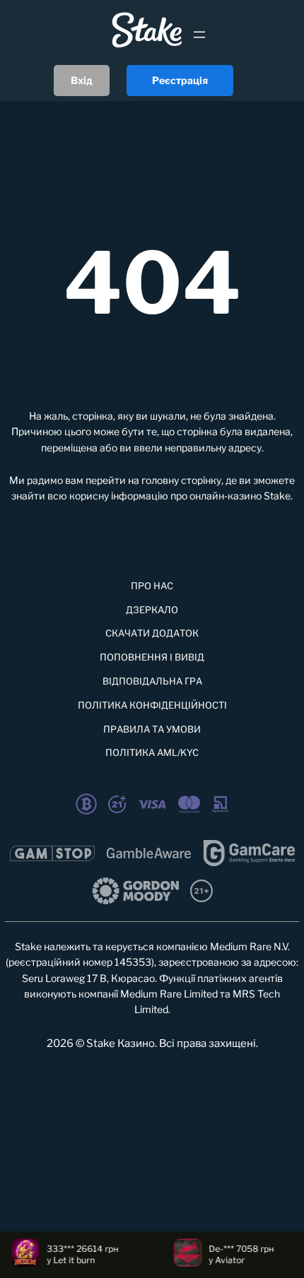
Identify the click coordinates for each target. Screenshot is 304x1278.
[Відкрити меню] (199, 34)
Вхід (82, 80)
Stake (277, 496)
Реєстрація (180, 80)
